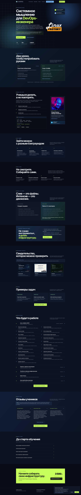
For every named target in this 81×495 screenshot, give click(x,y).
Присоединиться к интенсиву (40, 425)
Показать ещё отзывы (40, 422)
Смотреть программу (30, 37)
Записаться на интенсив (56, 478)
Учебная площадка (50, 1)
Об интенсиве (31, 1)
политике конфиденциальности (59, 492)
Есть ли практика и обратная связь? (35, 454)
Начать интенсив (47, 237)
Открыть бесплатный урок (21, 78)
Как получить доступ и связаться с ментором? (35, 457)
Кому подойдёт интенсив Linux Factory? (35, 445)
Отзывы (39, 1)
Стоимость (43, 1)
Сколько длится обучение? (35, 448)
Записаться (62, 1)
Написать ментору (54, 118)
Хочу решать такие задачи (40, 304)
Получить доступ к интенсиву (40, 385)
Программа (35, 1)
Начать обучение (21, 37)
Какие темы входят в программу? (35, 451)
